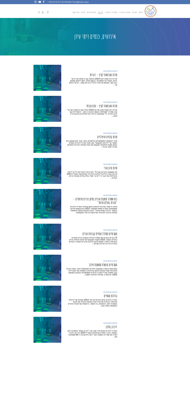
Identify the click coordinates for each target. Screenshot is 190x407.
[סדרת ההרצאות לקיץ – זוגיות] (47, 78)
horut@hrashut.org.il (81, 2)
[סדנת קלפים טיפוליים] (47, 140)
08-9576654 (66, 2)
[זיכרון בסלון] (47, 330)
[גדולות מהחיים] (47, 299)
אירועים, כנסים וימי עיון (110, 71)
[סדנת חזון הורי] (47, 171)
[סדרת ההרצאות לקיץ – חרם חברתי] (47, 109)
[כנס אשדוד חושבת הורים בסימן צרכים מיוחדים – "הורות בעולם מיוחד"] (47, 204)
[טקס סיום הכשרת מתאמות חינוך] (47, 268)
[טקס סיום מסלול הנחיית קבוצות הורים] (47, 237)
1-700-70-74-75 (53, 2)
